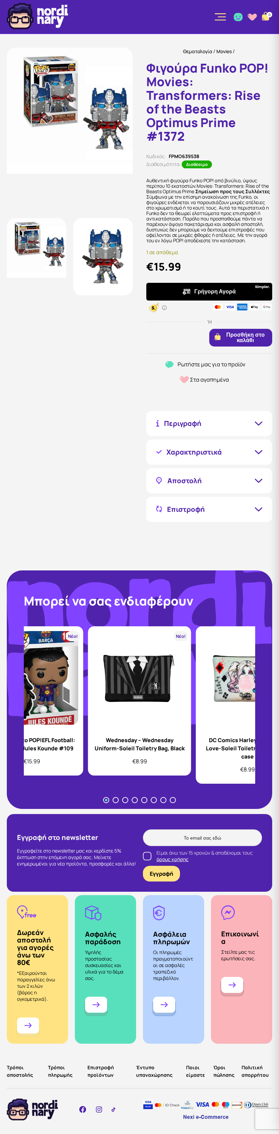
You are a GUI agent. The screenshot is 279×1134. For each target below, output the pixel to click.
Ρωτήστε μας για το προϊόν (211, 364)
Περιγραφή (182, 423)
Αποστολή (184, 481)
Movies (224, 51)
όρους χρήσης (172, 859)
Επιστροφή (186, 509)
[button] (36, 256)
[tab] (106, 800)
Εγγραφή (161, 873)
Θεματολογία (197, 51)
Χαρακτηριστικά (194, 452)
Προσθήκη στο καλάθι (245, 337)
